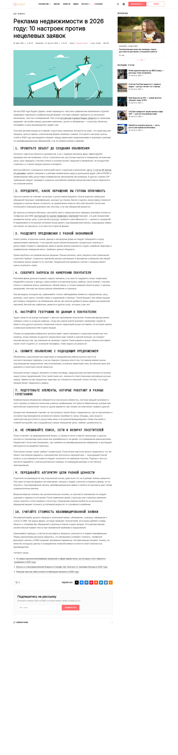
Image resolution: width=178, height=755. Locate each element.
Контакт (85, 4)
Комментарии (22, 622)
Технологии (43, 4)
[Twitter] (77, 582)
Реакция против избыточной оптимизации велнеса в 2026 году (47, 571)
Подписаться (70, 607)
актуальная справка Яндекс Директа (78, 118)
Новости (66, 4)
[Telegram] (101, 582)
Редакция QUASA (82, 43)
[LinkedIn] (86, 582)
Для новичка (19, 14)
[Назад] (119, 30)
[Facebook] (82, 582)
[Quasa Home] (19, 4)
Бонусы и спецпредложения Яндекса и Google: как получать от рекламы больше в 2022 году (62, 567)
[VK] (106, 582)
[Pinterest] (91, 582)
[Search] (118, 4)
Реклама (99, 4)
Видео (76, 4)
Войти (156, 4)
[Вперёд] (162, 30)
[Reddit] (96, 582)
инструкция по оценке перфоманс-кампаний (56, 216)
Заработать (136, 4)
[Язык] (124, 4)
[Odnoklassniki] (111, 582)
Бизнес (57, 4)
